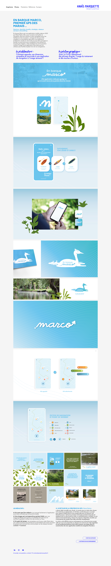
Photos (17, 7)
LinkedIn (15, 525)
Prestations (24, 7)
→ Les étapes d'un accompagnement (87, 541)
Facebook (23, 525)
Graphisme (9, 7)
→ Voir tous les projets (90, 538)
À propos (38, 7)
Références (32, 7)
